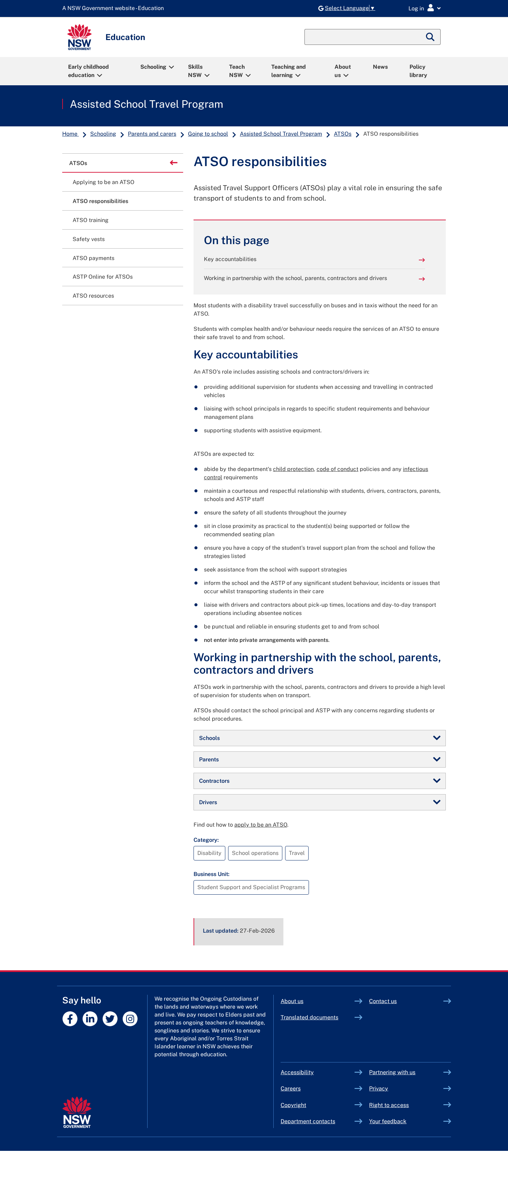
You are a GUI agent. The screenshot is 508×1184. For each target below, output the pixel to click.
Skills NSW (195, 71)
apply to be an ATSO (260, 824)
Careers (291, 1088)
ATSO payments (93, 258)
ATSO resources (93, 295)
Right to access (389, 1105)
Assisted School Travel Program (146, 104)
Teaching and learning (288, 71)
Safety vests (89, 239)
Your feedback (387, 1121)
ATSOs (342, 134)
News (380, 67)
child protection (293, 469)
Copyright (293, 1105)
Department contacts (308, 1121)
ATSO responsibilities (100, 201)
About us (343, 71)
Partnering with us (392, 1072)
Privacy (378, 1088)
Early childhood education (88, 71)
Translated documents (309, 1017)
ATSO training (91, 220)
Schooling (153, 67)
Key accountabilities (230, 259)
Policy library (418, 71)
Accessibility (297, 1072)
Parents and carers (152, 134)
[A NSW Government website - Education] (114, 8)
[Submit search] (431, 37)
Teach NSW (237, 71)
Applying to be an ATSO (103, 182)
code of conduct (337, 469)
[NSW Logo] (79, 37)
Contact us (383, 1001)
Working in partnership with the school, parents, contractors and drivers (295, 278)
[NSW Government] (77, 1112)
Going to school (208, 134)
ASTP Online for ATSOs (103, 276)
